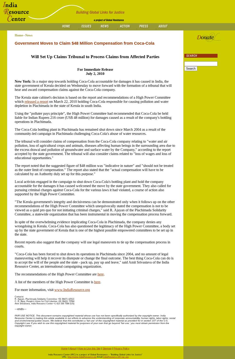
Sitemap (107, 348)
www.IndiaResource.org (72, 290)
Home (64, 348)
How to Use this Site (89, 348)
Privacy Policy (121, 348)
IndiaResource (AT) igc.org (116, 357)
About (73, 348)
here (101, 274)
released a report (36, 101)
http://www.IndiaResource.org (82, 357)
